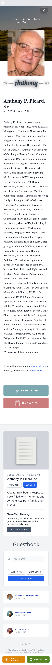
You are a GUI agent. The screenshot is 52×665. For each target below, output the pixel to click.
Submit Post (26, 578)
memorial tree (38, 365)
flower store (36, 370)
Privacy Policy (17, 652)
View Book (14, 484)
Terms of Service (34, 652)
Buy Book (30, 484)
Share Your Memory (18, 529)
